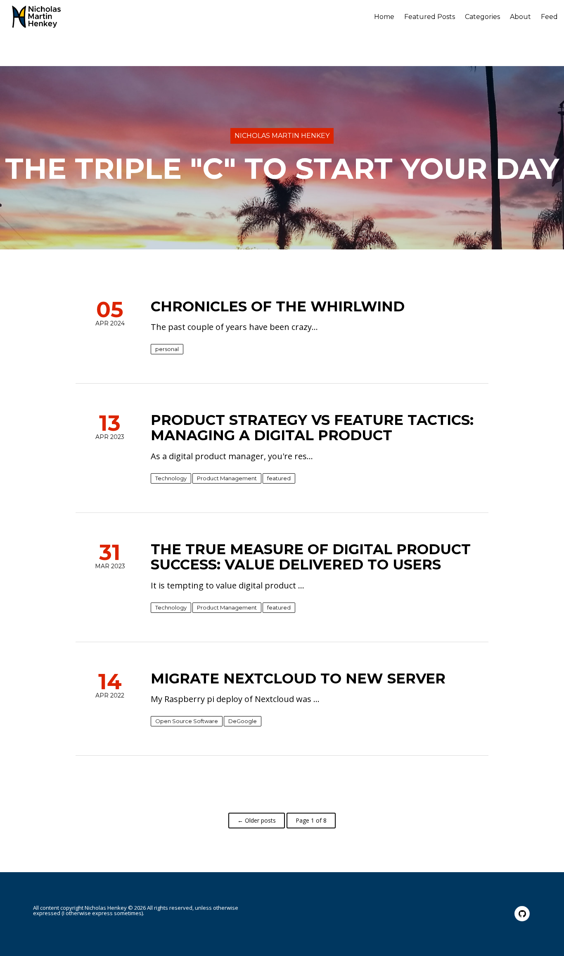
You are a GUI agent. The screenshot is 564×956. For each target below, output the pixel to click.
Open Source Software (186, 721)
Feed (549, 17)
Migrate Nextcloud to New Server (298, 678)
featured (279, 478)
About (520, 17)
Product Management (227, 478)
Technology (171, 478)
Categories (482, 17)
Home (384, 17)
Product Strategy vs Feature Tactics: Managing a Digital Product (312, 427)
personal (167, 349)
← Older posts (256, 820)
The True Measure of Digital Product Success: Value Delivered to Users (311, 557)
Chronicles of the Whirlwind (278, 306)
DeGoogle (242, 721)
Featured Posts (429, 17)
